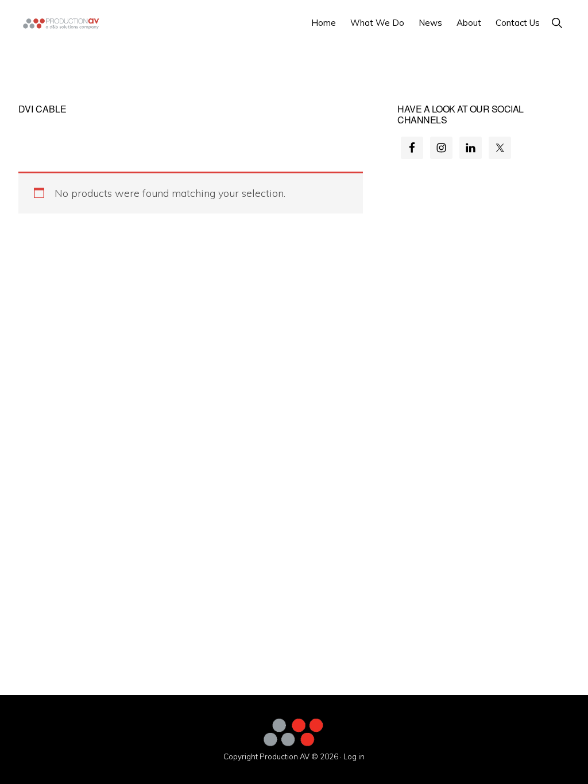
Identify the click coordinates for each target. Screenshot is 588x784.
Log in (354, 756)
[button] (556, 22)
